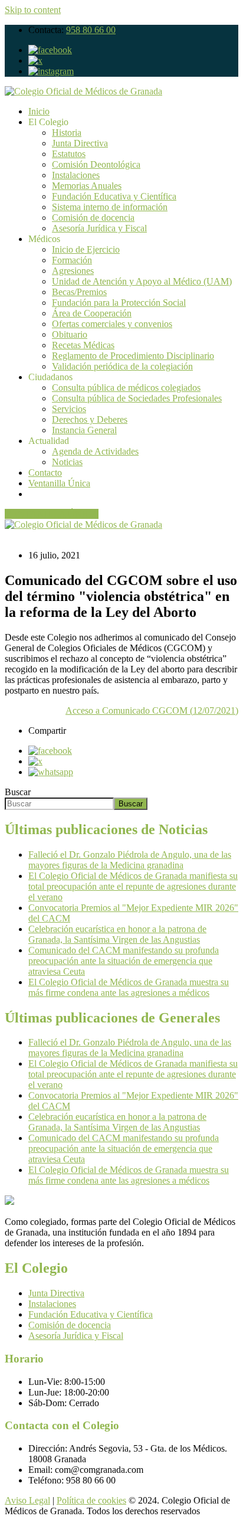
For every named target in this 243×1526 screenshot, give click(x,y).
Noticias (67, 462)
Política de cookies (91, 1500)
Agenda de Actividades (95, 451)
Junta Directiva (80, 143)
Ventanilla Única (59, 483)
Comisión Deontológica (96, 164)
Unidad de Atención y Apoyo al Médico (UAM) (142, 281)
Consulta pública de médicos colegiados (126, 388)
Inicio (39, 111)
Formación (72, 260)
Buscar (18, 792)
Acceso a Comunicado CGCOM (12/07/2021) (151, 710)
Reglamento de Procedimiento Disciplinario (133, 356)
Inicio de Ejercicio (86, 249)
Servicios (69, 409)
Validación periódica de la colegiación (122, 366)
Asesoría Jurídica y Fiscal (99, 228)
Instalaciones (76, 175)
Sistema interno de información (110, 207)
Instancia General (84, 430)
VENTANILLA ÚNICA (51, 514)
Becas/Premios (79, 292)
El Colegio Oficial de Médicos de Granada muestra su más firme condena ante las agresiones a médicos (128, 987)
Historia (66, 133)
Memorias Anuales (86, 186)
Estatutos (69, 154)
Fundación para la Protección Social (119, 303)
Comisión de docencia (93, 218)
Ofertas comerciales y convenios (112, 324)
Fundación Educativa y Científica (114, 196)
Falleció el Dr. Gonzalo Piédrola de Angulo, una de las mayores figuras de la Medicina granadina (129, 859)
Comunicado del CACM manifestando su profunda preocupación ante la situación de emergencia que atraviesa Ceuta (123, 960)
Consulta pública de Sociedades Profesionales (137, 398)
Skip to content (33, 10)
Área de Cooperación (92, 313)
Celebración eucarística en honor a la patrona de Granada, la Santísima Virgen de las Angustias (117, 934)
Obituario (69, 334)
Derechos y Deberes (89, 419)
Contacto (45, 473)
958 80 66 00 (91, 30)
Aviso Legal (27, 1500)
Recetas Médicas (83, 345)
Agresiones (73, 271)
